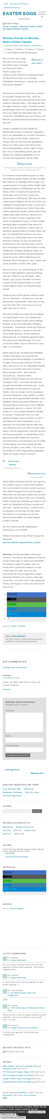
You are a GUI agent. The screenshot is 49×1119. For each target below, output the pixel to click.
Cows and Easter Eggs (12, 789)
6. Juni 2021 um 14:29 (11, 678)
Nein (43, 1112)
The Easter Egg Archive (12, 796)
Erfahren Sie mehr (8, 1115)
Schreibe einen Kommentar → (16, 667)
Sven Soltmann (25, 46)
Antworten (7, 689)
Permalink (21, 626)
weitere (13, 626)
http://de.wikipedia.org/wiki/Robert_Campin (21, 542)
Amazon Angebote (16, 908)
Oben (5, 1098)
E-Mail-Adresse (12, 745)
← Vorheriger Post (11, 770)
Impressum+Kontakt (12, 7)
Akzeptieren (34, 1112)
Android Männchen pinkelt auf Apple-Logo (19, 1082)
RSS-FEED (9, 853)
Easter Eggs (19, 13)
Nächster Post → (38, 773)
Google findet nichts (18, 960)
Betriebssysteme (22, 827)
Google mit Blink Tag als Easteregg (17, 1079)
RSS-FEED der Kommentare (16, 857)
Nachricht (10, 711)
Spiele (5, 834)
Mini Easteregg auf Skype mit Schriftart (18, 1075)
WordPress (23, 1093)
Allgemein (6, 827)
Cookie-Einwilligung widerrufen (13, 1118)
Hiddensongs (29, 789)
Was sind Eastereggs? (19, 4)
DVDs (15, 830)
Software (27, 830)
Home (6, 4)
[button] (12, 594)
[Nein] (17, 1115)
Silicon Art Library (32, 792)
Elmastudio (7, 1095)
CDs (4, 830)
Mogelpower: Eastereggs (12, 792)
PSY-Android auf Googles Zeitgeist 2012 (19, 1072)
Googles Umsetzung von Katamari (24, 1028)
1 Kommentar (36, 46)
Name (8, 736)
